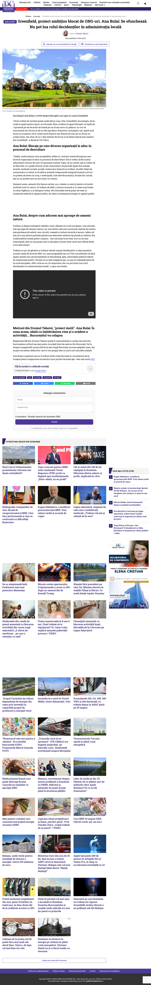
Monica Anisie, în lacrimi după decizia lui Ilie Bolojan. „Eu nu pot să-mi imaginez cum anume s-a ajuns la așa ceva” (131, 492)
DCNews (8, 6)
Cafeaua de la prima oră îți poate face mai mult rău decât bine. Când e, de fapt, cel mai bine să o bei (17, 943)
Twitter (46, 383)
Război (46, 2)
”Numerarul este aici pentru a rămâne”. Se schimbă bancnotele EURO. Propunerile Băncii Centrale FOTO (18, 744)
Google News (40, 371)
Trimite (54, 422)
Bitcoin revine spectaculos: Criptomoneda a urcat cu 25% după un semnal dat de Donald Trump (54, 589)
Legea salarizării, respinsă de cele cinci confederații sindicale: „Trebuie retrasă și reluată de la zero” (89, 511)
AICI (92, 359)
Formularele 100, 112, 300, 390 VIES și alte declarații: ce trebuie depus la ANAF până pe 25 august (89, 703)
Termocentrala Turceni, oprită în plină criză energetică (86, 741)
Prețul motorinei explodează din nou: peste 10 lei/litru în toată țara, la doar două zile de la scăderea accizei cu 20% (18, 903)
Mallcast (88, 5)
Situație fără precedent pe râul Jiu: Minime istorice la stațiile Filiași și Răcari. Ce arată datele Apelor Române (88, 589)
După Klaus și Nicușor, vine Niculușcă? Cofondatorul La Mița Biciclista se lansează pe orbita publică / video (131, 529)
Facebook (24, 383)
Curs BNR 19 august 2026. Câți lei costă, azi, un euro (87, 820)
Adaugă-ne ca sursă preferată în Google (61, 44)
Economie (73, 2)
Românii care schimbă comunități (115, 2)
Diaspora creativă (89, 2)
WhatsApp (67, 383)
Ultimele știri (25, 2)
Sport (66, 5)
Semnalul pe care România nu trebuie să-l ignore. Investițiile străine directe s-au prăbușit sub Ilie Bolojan (89, 903)
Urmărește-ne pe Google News (96, 44)
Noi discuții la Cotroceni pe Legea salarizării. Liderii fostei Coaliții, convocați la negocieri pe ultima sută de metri (130, 515)
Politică (37, 2)
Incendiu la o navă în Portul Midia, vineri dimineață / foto (54, 700)
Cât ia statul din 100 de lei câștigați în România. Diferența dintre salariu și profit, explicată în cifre (87, 471)
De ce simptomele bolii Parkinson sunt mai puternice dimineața (14, 587)
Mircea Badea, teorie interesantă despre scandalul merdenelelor (54, 9)
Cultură (57, 5)
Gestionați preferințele (77, 971)
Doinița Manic (82, 33)
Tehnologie (77, 5)
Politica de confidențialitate (38, 971)
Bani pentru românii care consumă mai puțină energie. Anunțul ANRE (18, 821)
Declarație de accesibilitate (109, 971)
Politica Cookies (58, 971)
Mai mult (100, 5)
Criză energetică (59, 2)
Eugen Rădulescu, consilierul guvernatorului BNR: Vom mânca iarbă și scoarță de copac (54, 511)
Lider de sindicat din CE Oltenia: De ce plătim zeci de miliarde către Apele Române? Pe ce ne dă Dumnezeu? (88, 784)
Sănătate (48, 5)
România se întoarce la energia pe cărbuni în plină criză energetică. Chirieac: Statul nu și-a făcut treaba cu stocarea (54, 945)
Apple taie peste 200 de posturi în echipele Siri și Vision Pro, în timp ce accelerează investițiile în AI (89, 860)
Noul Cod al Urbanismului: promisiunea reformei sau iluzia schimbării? (16, 470)
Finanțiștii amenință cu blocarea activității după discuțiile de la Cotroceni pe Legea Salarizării (88, 626)
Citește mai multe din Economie (54, 960)
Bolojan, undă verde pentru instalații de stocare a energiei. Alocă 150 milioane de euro (17, 860)
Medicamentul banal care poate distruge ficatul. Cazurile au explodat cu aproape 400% (16, 783)
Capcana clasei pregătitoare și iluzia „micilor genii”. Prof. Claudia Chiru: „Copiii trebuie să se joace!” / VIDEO (54, 823)
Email (87, 383)
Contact (93, 971)
